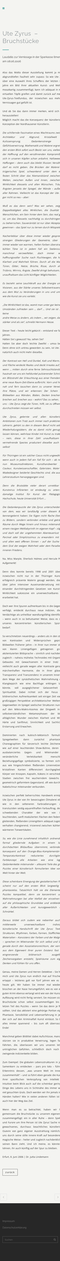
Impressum (8, 1221)
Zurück (10, 1172)
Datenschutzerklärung (14, 1227)
